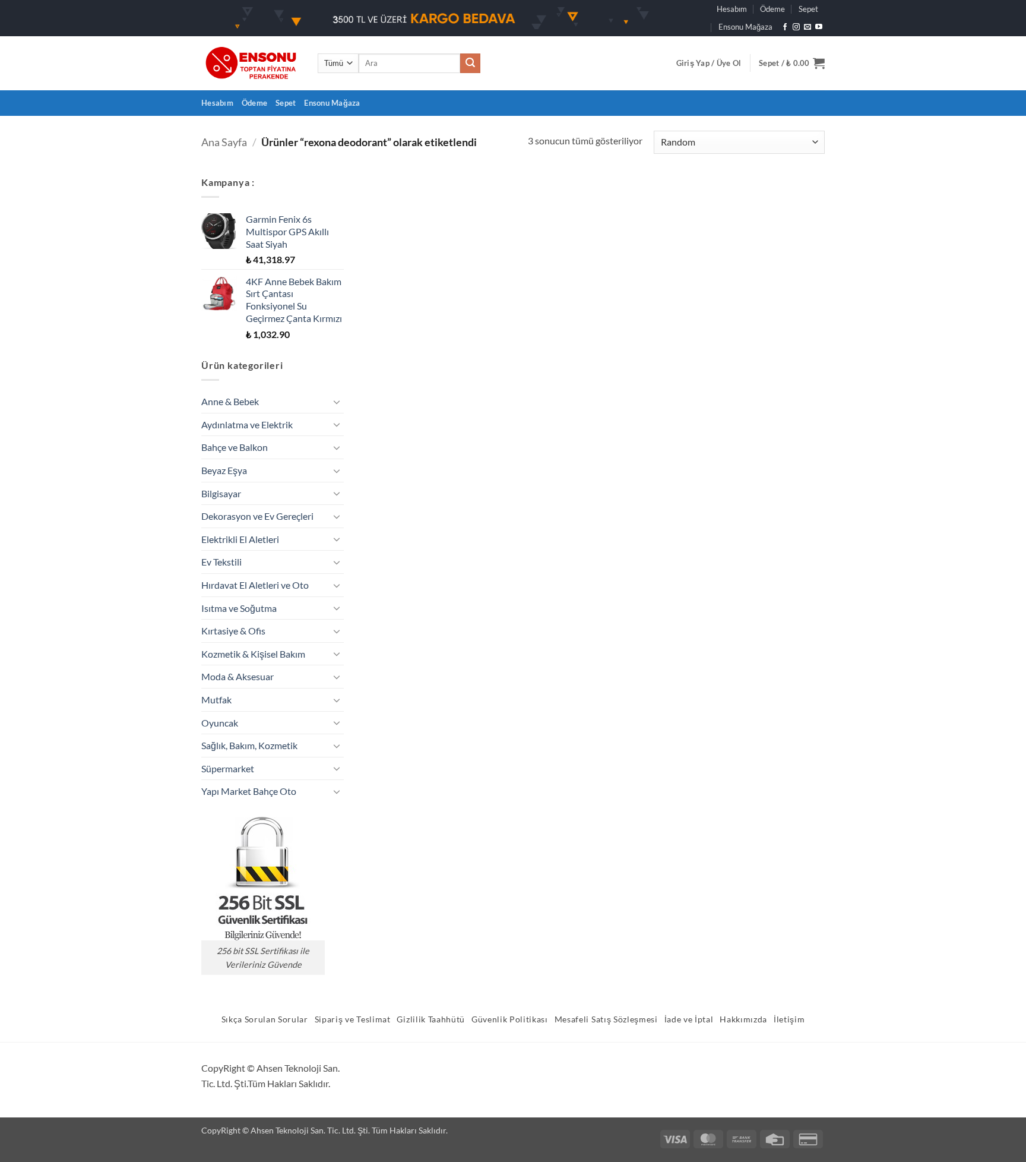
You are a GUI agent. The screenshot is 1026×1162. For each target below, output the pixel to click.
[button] (709, 63)
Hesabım (732, 9)
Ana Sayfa (224, 142)
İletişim (789, 1019)
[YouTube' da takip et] (818, 27)
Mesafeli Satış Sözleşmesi (606, 1019)
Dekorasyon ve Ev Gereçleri (257, 516)
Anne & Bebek (230, 401)
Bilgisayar (221, 493)
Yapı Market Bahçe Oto (248, 791)
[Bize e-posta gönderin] (807, 27)
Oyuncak (219, 722)
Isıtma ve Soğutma (239, 608)
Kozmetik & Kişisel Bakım (253, 653)
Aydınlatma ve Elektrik (247, 424)
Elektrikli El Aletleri (240, 539)
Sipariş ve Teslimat (353, 1019)
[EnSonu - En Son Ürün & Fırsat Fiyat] (250, 63)
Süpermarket (227, 768)
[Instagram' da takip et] (796, 27)
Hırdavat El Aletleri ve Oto (255, 585)
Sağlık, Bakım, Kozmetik (249, 745)
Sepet (808, 9)
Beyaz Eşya (224, 470)
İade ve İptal (689, 1019)
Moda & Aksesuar (237, 676)
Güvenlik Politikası (509, 1019)
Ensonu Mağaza (745, 26)
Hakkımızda (743, 1019)
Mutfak (216, 699)
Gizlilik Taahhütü (431, 1019)
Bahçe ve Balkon (234, 447)
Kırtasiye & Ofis (233, 630)
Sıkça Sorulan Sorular (264, 1019)
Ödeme (772, 9)
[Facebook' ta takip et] (784, 27)
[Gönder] (470, 63)
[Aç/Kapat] (337, 401)
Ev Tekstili (221, 561)
